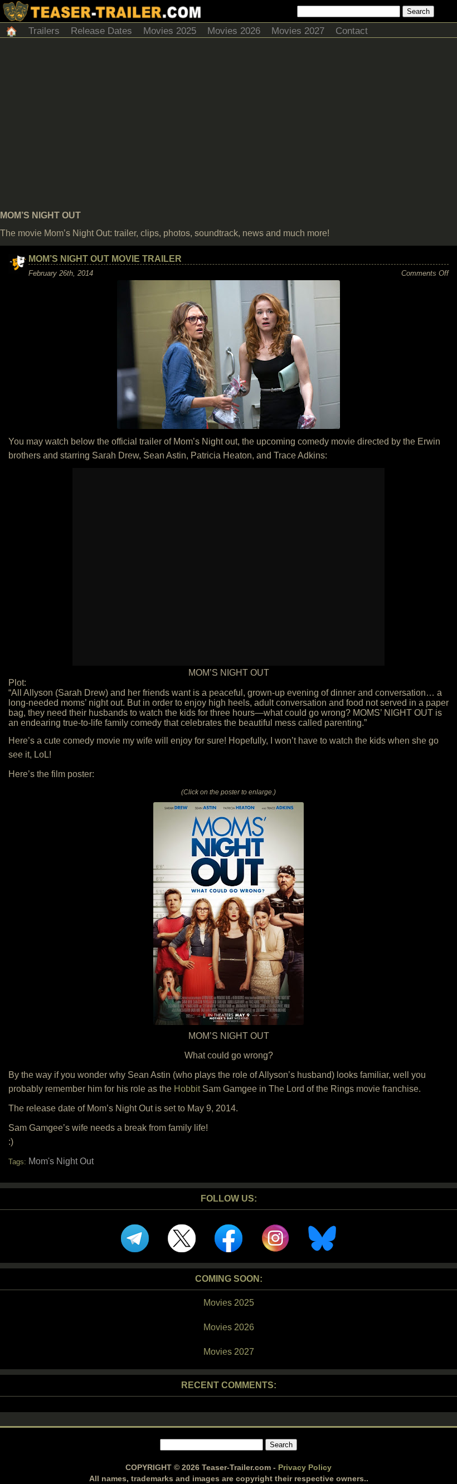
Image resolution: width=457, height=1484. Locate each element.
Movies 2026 (233, 31)
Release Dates (101, 31)
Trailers (44, 31)
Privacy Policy (305, 1467)
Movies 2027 (297, 31)
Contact (352, 31)
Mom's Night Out (61, 1161)
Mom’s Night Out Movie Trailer (105, 258)
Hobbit (187, 1089)
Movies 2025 (169, 31)
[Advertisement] (228, 127)
